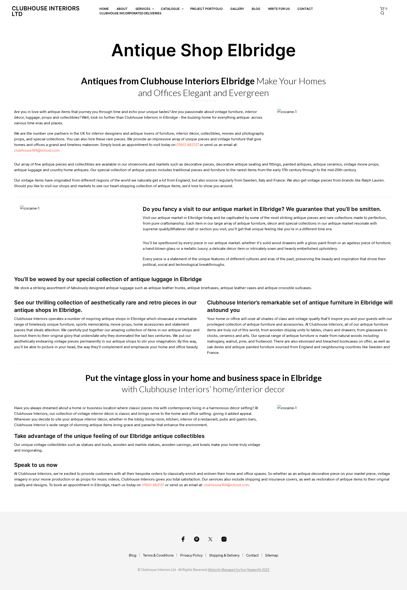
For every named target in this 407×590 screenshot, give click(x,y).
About (122, 9)
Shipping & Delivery (224, 555)
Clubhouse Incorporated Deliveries (130, 13)
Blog (256, 9)
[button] (383, 8)
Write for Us (279, 9)
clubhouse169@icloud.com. (37, 150)
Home (104, 9)
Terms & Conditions (158, 555)
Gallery (237, 9)
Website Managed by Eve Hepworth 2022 (238, 570)
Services (142, 9)
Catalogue (170, 9)
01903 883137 (187, 144)
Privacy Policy (191, 555)
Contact (305, 9)
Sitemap (271, 555)
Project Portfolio (206, 9)
